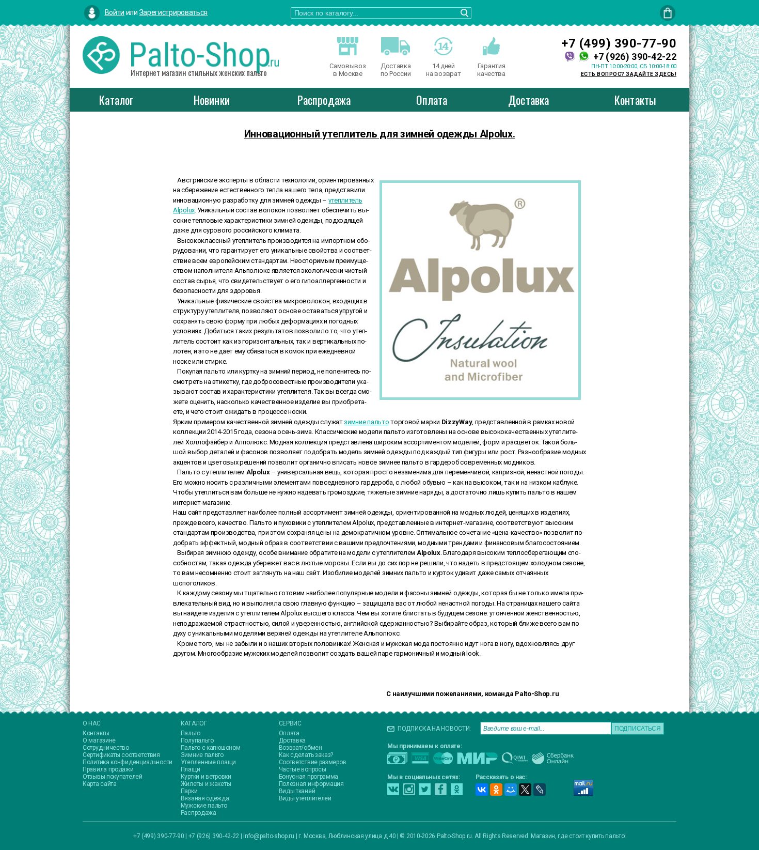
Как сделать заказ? (306, 755)
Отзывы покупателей (113, 776)
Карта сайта (100, 783)
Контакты (635, 99)
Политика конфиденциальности (127, 762)
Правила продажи (108, 769)
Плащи (190, 769)
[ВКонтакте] (482, 789)
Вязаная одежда (205, 798)
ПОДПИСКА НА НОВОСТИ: (434, 728)
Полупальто (197, 740)
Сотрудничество (106, 747)
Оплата (431, 99)
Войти (115, 12)
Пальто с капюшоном (211, 747)
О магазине (99, 740)
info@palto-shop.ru (268, 836)
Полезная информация (311, 783)
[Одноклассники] (496, 789)
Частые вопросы (302, 769)
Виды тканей (297, 791)
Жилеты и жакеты (206, 783)
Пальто (190, 733)
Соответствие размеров (312, 762)
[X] (525, 789)
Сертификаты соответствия (121, 755)
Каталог (116, 99)
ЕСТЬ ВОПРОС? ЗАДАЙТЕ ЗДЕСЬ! (629, 74)
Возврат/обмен (300, 747)
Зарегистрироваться (173, 12)
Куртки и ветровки (206, 776)
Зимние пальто (202, 755)
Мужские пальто (204, 805)
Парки (189, 791)
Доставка (528, 99)
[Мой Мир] (510, 789)
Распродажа (324, 99)
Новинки (212, 99)
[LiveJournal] (539, 789)
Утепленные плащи (208, 762)
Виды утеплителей (305, 798)
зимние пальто (366, 422)
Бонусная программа (309, 776)
